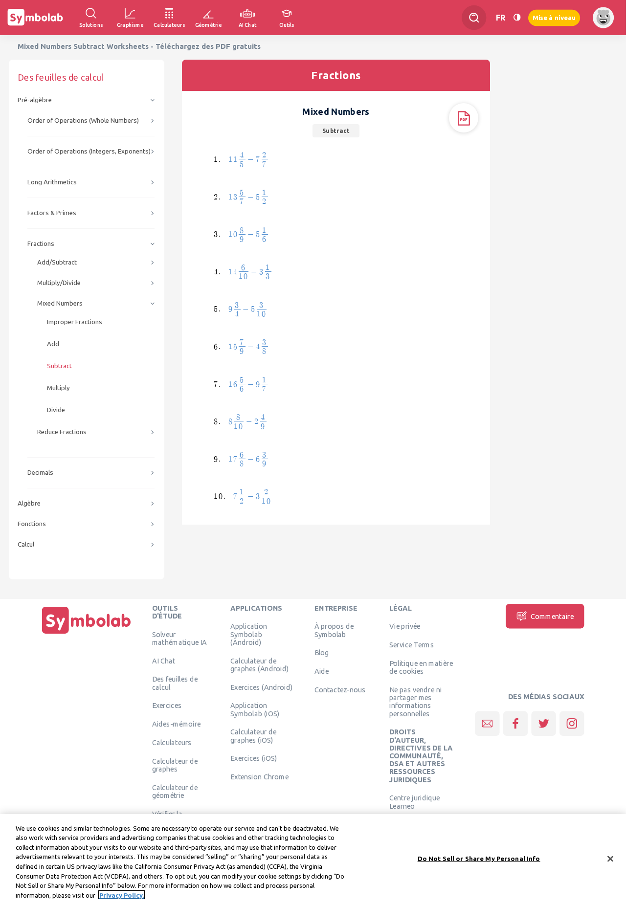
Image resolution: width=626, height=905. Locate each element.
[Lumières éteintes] (517, 17)
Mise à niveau (554, 17)
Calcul (26, 544)
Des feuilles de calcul (175, 683)
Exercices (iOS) (253, 758)
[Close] (610, 858)
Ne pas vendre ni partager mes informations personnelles (415, 701)
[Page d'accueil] (86, 634)
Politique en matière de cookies (421, 667)
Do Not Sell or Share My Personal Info (479, 858)
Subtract (59, 366)
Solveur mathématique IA (179, 638)
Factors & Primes (51, 213)
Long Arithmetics (52, 182)
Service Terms (411, 645)
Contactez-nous (339, 689)
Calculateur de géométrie (175, 791)
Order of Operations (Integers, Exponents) (89, 151)
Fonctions (32, 524)
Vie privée (404, 626)
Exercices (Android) (261, 687)
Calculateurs (172, 742)
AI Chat (164, 660)
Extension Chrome (259, 777)
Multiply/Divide (59, 283)
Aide (321, 671)
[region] (313, 859)
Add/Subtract (57, 262)
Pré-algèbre (35, 100)
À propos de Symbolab (334, 630)
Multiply (58, 388)
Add (53, 344)
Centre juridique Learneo (414, 802)
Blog (321, 653)
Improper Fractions (74, 322)
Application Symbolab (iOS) (254, 709)
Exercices (166, 705)
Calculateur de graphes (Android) (259, 664)
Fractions (40, 243)
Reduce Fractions (62, 432)
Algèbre (29, 503)
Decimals (40, 472)
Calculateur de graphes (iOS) (253, 736)
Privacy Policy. (121, 894)
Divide (56, 410)
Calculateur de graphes (175, 765)
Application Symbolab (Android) (248, 634)
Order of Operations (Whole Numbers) (83, 120)
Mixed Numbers (60, 303)
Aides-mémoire (176, 724)
